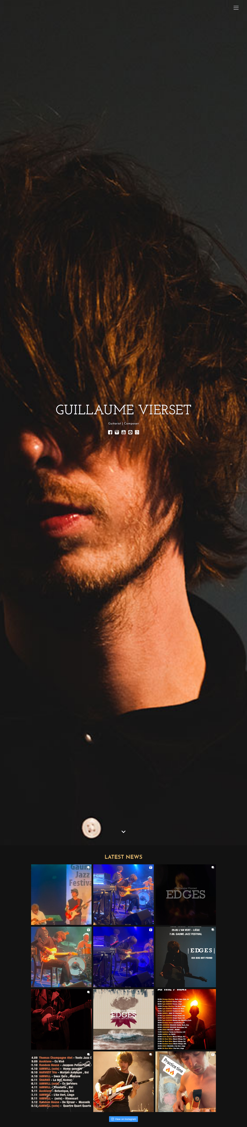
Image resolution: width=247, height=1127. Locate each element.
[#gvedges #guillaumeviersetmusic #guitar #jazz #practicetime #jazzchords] (185, 1081)
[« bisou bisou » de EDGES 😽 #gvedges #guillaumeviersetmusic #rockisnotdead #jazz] (123, 894)
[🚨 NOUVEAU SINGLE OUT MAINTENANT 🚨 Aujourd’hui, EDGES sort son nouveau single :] (123, 1019)
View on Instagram (125, 1119)
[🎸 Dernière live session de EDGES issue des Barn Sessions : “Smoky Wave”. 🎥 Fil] (185, 894)
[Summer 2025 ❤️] (123, 1081)
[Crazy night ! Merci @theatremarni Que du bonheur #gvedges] (123, 957)
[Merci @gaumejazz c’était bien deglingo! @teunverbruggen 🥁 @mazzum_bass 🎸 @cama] (61, 894)
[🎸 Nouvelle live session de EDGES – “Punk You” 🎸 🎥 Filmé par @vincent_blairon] (61, 1019)
